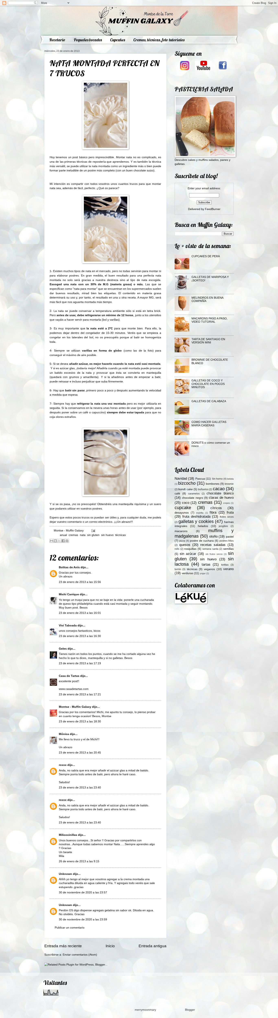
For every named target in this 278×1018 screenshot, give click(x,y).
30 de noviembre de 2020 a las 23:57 (83, 892)
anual (63, 535)
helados (203, 526)
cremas (73, 535)
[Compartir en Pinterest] (67, 541)
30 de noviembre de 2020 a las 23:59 (83, 919)
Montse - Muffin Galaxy (75, 706)
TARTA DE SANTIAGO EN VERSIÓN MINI (208, 341)
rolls (177, 549)
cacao (219, 488)
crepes (226, 503)
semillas (228, 548)
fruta (230, 512)
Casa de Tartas (69, 675)
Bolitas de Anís (69, 567)
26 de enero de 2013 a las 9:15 (79, 861)
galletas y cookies (196, 521)
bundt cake (185, 489)
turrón (178, 569)
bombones (212, 483)
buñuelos (203, 489)
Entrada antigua (152, 946)
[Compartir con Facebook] (63, 541)
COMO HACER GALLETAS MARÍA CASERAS (209, 423)
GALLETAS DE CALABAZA (209, 401)
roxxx (63, 764)
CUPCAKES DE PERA (206, 256)
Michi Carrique (69, 594)
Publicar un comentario (69, 927)
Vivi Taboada (68, 625)
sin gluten (93, 535)
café (177, 493)
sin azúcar (188, 554)
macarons (181, 531)
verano (228, 569)
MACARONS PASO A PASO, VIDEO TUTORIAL (210, 320)
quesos (184, 545)
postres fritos (226, 540)
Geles (63, 648)
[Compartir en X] (59, 541)
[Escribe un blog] (55, 541)
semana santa (210, 549)
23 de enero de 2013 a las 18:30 (80, 721)
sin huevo (107, 535)
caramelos (194, 493)
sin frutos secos (214, 554)
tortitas (225, 564)
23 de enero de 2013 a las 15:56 (80, 582)
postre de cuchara (202, 540)
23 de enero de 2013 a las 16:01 (80, 612)
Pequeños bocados (88, 39)
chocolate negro (192, 497)
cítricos (216, 508)
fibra (213, 512)
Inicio (110, 946)
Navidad (181, 478)
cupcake (183, 507)
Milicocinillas (68, 834)
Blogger (190, 1009)
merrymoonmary (145, 1009)
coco (185, 503)
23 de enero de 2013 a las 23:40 (80, 787)
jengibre (223, 526)
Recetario (57, 39)
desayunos (182, 512)
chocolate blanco (220, 493)
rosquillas (190, 548)
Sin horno (217, 478)
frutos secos (227, 516)
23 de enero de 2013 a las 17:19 (80, 663)
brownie (229, 483)
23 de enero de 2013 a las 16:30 (80, 636)
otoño (213, 536)
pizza (182, 540)
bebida (230, 479)
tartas (206, 564)
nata (82, 535)
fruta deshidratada (196, 516)
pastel (230, 536)
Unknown (65, 873)
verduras (187, 573)
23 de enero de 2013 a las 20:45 (80, 752)
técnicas (120, 535)
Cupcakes (117, 39)
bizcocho (187, 483)
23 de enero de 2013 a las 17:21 (80, 694)
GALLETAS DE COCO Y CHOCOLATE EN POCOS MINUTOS (208, 384)
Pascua (200, 478)
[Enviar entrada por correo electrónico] (92, 530)
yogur (203, 573)
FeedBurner (212, 209)
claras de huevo (221, 498)
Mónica (64, 734)
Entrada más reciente (63, 946)
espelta (199, 513)
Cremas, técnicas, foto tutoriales (158, 39)
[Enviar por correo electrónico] (51, 541)
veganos (209, 569)
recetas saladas (212, 545)
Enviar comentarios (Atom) (80, 954)
